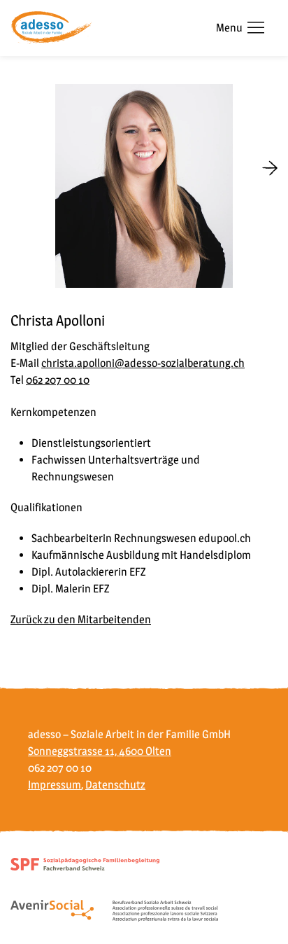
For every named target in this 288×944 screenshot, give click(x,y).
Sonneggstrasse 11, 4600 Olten (99, 751)
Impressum (54, 784)
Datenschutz (115, 784)
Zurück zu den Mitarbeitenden (80, 619)
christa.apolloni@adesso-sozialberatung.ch (143, 363)
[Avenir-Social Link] (114, 910)
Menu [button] (229, 27)
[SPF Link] (84, 863)
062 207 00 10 (57, 380)
